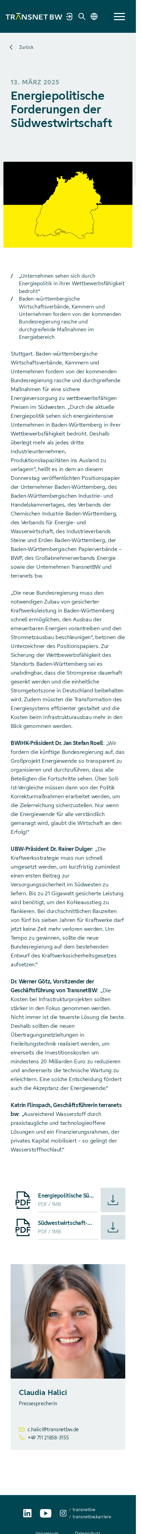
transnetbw (84, 1509)
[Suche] (82, 16)
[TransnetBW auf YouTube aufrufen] (46, 1513)
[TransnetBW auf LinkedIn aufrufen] (27, 1513)
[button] (119, 16)
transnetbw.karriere (92, 1517)
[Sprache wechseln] (94, 16)
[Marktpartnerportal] (69, 16)
